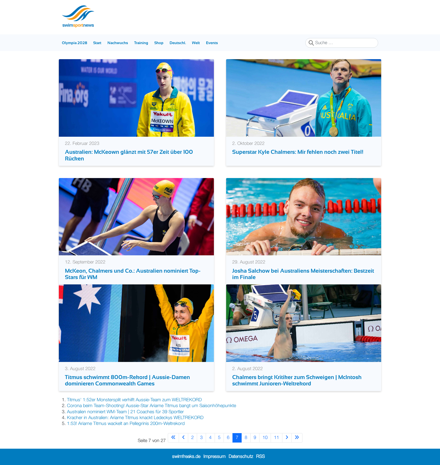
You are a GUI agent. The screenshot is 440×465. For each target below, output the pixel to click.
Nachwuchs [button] (117, 43)
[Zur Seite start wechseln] (173, 438)
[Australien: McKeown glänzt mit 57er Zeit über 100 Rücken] (136, 98)
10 (265, 438)
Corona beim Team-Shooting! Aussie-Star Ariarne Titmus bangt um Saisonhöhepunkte (153, 406)
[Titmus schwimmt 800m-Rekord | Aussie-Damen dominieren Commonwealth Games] (136, 323)
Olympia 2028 (74, 43)
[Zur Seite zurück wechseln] (183, 438)
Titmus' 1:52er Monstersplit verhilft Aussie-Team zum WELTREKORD (134, 400)
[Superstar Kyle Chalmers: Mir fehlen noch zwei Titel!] (303, 98)
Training (141, 43)
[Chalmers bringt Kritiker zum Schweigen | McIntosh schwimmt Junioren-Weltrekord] (303, 323)
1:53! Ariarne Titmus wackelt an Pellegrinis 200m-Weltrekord (126, 424)
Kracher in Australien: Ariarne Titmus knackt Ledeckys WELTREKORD (135, 418)
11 (276, 438)
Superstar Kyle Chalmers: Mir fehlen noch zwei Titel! (297, 152)
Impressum (214, 457)
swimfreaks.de (186, 457)
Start (97, 43)
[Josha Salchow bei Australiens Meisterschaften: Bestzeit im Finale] (303, 217)
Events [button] (212, 43)
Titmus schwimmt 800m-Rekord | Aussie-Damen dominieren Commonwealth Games (127, 380)
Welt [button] (196, 43)
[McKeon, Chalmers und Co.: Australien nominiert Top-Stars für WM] (136, 217)
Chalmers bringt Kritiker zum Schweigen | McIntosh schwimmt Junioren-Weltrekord (297, 380)
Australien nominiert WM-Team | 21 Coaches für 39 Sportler (125, 412)
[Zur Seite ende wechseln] (296, 438)
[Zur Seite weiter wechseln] (287, 438)
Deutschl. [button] (178, 43)
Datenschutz (241, 457)
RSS (260, 457)
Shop (158, 43)
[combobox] (341, 43)
